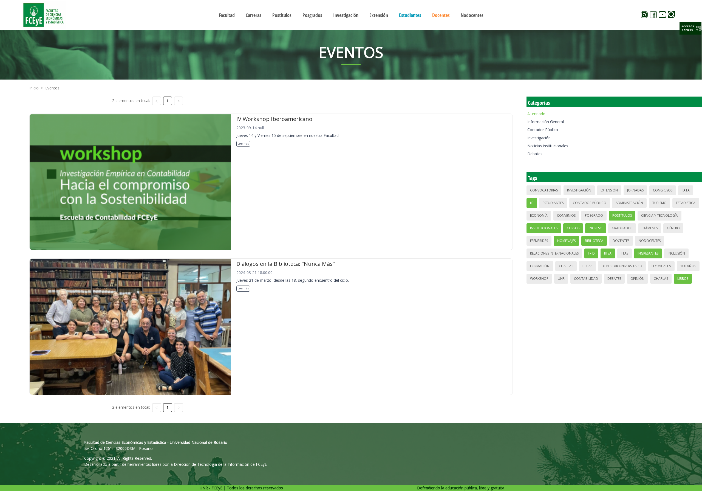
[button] (690, 28)
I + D (591, 253)
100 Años (688, 266)
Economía (539, 215)
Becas (587, 266)
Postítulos (622, 215)
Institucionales (543, 228)
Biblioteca (594, 240)
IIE (531, 203)
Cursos (573, 228)
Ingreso (595, 228)
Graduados (622, 228)
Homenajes (566, 240)
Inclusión (676, 253)
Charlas (566, 266)
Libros (682, 278)
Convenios (566, 215)
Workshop (539, 278)
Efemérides (539, 240)
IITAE (624, 253)
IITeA (608, 253)
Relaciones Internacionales (554, 253)
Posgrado (594, 215)
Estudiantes (553, 203)
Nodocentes (650, 240)
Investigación (539, 137)
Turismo (659, 203)
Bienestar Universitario (622, 266)
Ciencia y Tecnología (659, 215)
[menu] (351, 15)
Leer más (243, 143)
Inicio (34, 88)
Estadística (685, 203)
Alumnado (536, 113)
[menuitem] (227, 15)
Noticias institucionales (547, 145)
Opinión (637, 278)
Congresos (662, 190)
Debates (534, 153)
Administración (629, 203)
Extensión (609, 190)
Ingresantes (648, 253)
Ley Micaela (661, 266)
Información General (545, 121)
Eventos (52, 88)
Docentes (621, 240)
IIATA (686, 190)
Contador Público (542, 129)
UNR (561, 278)
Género (673, 228)
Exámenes (650, 228)
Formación (540, 266)
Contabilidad (586, 278)
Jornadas (635, 190)
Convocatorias (544, 190)
